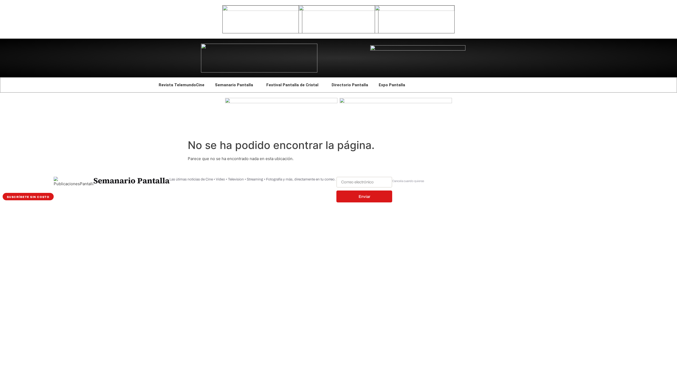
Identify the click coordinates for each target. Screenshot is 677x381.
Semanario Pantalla (234, 85)
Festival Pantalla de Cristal (292, 85)
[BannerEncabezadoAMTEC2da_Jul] (262, 9)
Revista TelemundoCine (181, 85)
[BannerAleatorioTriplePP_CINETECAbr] (396, 101)
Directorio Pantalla (350, 85)
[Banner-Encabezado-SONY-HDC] (338, 9)
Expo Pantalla (392, 85)
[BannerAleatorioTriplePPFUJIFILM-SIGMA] (281, 101)
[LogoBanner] (417, 49)
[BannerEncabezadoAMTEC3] (414, 9)
